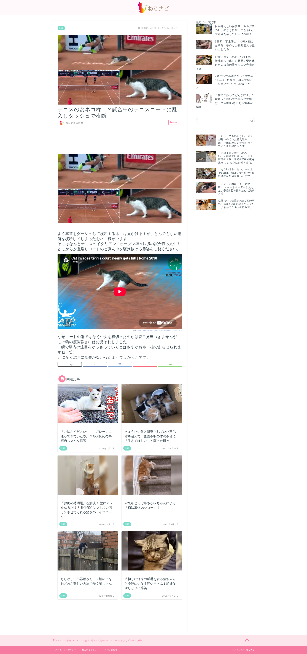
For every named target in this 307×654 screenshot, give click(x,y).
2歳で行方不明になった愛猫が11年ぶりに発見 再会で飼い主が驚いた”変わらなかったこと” (225, 82)
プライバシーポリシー (65, 649)
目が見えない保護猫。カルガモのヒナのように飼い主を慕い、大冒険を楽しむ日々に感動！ (235, 30)
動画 (61, 28)
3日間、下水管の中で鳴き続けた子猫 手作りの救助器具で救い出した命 (235, 45)
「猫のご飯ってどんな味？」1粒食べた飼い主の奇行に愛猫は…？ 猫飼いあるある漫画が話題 (225, 101)
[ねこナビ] (153, 12)
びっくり (175, 122)
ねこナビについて (90, 649)
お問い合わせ (110, 649)
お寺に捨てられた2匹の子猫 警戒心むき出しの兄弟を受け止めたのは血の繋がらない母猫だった (225, 62)
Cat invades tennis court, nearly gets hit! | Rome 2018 (160, 330)
